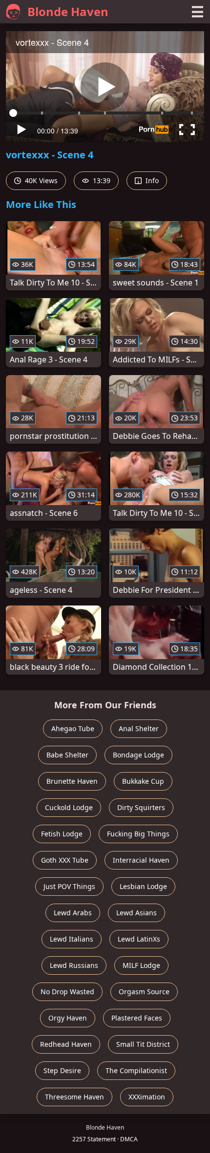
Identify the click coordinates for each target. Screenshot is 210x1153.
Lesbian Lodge (143, 886)
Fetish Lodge (62, 833)
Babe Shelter (67, 754)
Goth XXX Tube (64, 860)
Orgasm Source (144, 991)
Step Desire (62, 1070)
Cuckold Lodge (69, 807)
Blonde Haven (67, 11)
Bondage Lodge (138, 754)
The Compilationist (136, 1070)
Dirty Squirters (141, 807)
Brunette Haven (72, 781)
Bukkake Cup (143, 781)
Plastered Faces (136, 1017)
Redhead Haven (66, 1044)
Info (151, 180)
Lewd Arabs (73, 912)
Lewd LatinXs (139, 939)
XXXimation (146, 1096)
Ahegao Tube (72, 728)
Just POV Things (69, 886)
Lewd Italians (71, 939)
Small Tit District (143, 1044)
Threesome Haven (74, 1096)
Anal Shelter (139, 728)
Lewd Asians (136, 912)
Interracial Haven (141, 860)
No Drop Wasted (67, 991)
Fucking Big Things (138, 833)
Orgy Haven (67, 1017)
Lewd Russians (74, 965)
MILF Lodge (141, 965)
